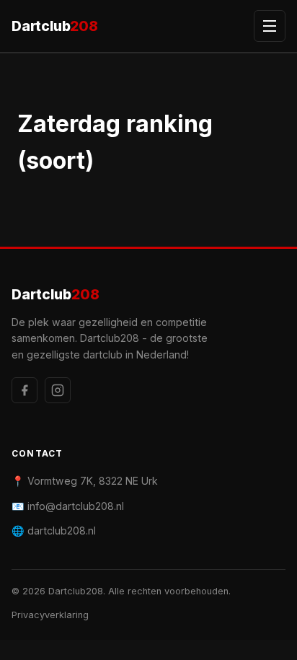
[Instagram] (58, 390)
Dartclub (55, 26)
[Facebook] (24, 390)
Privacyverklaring (50, 615)
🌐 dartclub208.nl (54, 530)
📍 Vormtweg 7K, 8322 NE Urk (85, 481)
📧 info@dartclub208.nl (68, 506)
